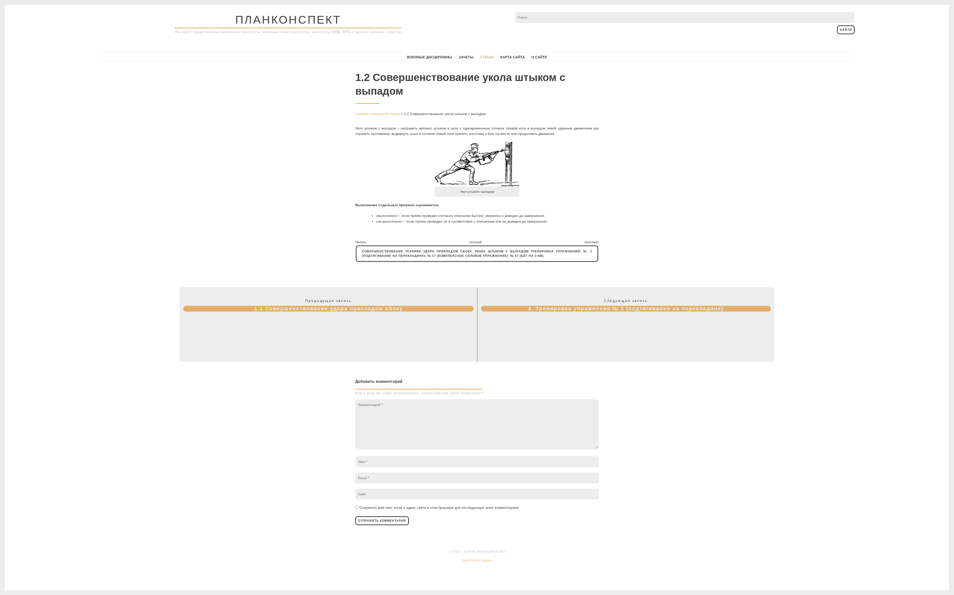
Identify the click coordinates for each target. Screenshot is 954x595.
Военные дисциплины (429, 57)
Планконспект (288, 19)
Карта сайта (512, 57)
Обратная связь (477, 560)
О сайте (539, 57)
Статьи (487, 57)
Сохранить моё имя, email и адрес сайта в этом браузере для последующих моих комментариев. (439, 508)
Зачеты (466, 57)
